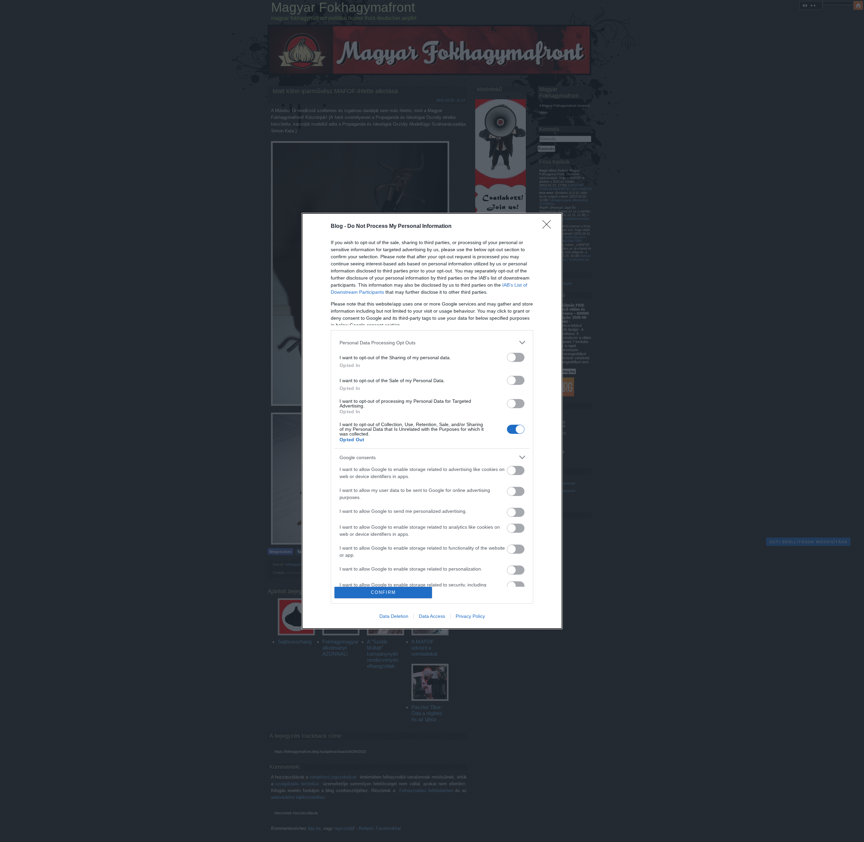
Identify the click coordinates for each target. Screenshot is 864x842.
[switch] (515, 357)
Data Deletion (393, 616)
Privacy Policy (470, 616)
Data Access (432, 616)
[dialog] (432, 420)
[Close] (548, 226)
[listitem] (432, 342)
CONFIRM (383, 592)
